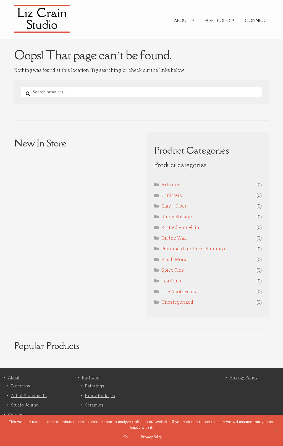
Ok (126, 436)
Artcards (170, 184)
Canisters (171, 195)
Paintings (94, 386)
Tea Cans (171, 281)
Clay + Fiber (174, 206)
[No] (276, 430)
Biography (20, 386)
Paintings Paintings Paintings (193, 248)
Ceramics (94, 405)
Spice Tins (172, 270)
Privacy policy (151, 436)
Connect (257, 20)
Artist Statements (29, 395)
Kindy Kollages (177, 216)
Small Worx (173, 259)
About (182, 20)
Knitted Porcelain (180, 227)
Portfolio (217, 20)
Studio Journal (25, 405)
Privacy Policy (243, 377)
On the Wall (174, 238)
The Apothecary (178, 291)
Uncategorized (177, 302)
